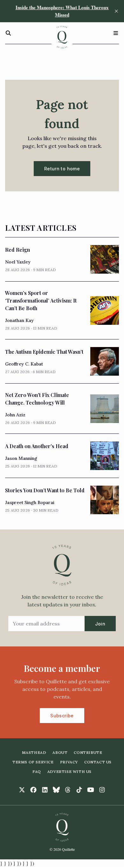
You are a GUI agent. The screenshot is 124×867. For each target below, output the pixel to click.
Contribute (88, 752)
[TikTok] (79, 790)
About (59, 752)
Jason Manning (21, 458)
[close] (116, 11)
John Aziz (15, 415)
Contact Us (98, 762)
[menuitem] (34, 752)
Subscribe (61, 715)
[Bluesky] (56, 790)
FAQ (36, 771)
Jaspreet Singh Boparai (29, 502)
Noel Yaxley (18, 262)
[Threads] (68, 790)
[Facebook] (33, 790)
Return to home (62, 168)
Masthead (34, 752)
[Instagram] (102, 790)
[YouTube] (90, 790)
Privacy (69, 762)
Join (100, 623)
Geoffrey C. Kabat (24, 364)
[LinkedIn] (45, 790)
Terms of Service (33, 762)
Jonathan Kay (19, 320)
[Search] (8, 33)
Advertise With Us (69, 771)
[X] (22, 790)
